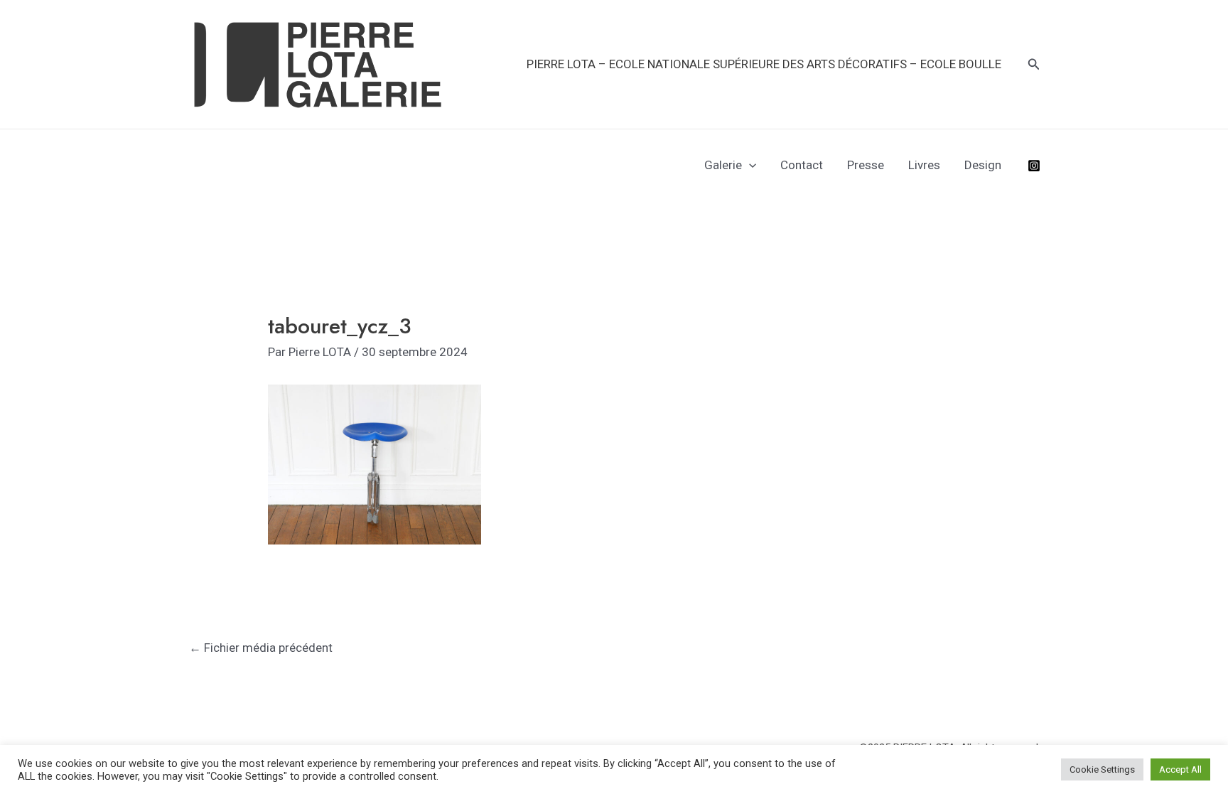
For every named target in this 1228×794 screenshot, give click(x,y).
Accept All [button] (1180, 769)
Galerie (723, 165)
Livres (924, 165)
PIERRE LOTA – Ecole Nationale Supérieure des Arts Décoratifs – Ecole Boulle (764, 64)
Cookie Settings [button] (1102, 769)
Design (982, 165)
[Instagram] (1034, 165)
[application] (749, 164)
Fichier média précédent (261, 647)
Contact (801, 165)
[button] (1034, 64)
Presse (865, 165)
